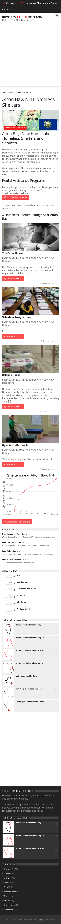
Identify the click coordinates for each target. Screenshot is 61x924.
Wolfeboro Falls (24, 609)
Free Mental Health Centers (15, 559)
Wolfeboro (21, 595)
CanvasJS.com (54, 514)
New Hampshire (15, 92)
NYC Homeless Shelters (26, 676)
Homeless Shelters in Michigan (30, 637)
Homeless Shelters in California (30, 650)
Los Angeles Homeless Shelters (30, 701)
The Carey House (12, 253)
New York (8, 869)
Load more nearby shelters (18, 521)
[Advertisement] (30, 56)
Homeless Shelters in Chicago (29, 625)
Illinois (6, 900)
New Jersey (8, 905)
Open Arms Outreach (15, 445)
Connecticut (8, 909)
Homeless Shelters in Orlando (29, 663)
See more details (13, 278)
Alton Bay (27, 92)
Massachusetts (10, 891)
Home (4, 92)
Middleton (21, 602)
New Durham (22, 582)
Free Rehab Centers (11, 551)
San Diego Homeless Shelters (29, 689)
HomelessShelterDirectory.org (30, 919)
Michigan (7, 878)
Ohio (6, 887)
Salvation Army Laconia (16, 317)
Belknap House (11, 375)
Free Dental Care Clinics (13, 542)
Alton (19, 575)
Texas (6, 896)
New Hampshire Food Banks (15, 534)
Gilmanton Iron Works (26, 588)
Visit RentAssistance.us (16, 197)
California (7, 873)
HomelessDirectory (22, 17)
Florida (6, 882)
